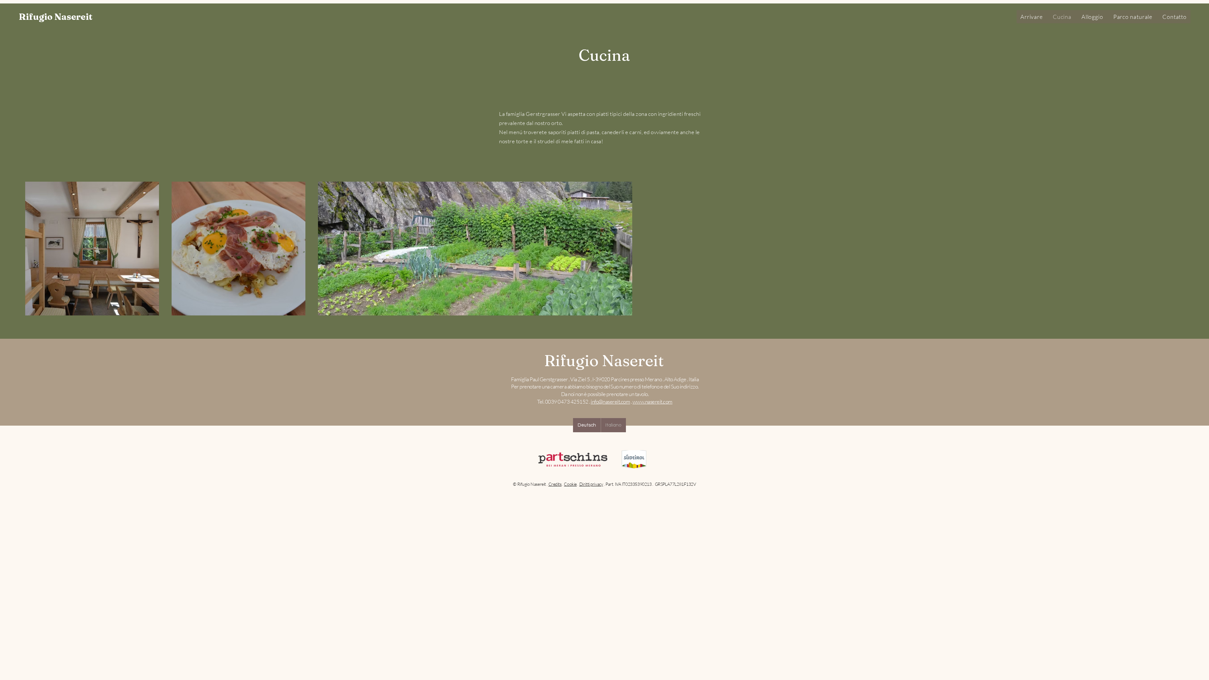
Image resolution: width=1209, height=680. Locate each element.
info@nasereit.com (610, 401)
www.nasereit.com (653, 401)
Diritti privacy (591, 484)
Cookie (570, 484)
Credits (555, 484)
